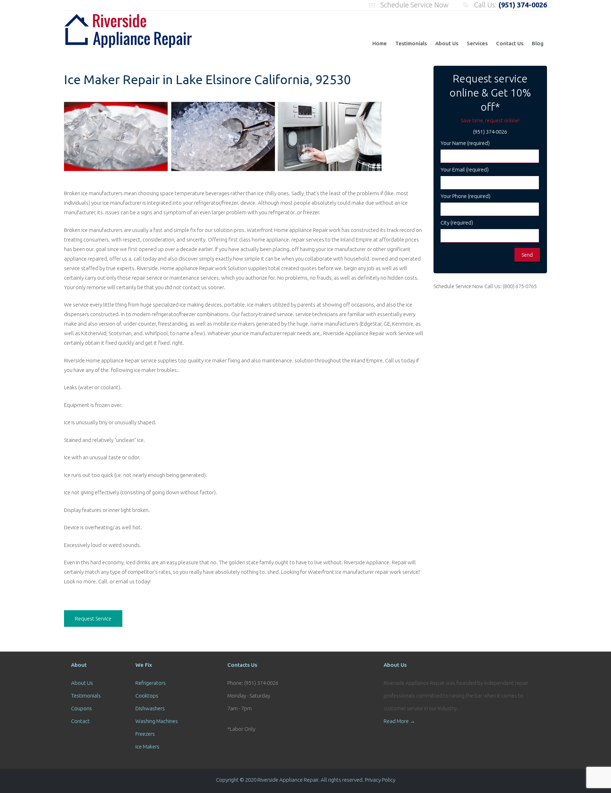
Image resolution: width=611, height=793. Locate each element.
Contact (80, 721)
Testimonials (411, 43)
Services (477, 43)
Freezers (145, 734)
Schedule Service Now (414, 5)
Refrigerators (150, 683)
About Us (446, 43)
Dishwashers (150, 708)
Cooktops (146, 696)
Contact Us (509, 43)
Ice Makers (147, 747)
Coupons (81, 708)
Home (379, 43)
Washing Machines (156, 721)
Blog (537, 43)
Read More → (399, 721)
